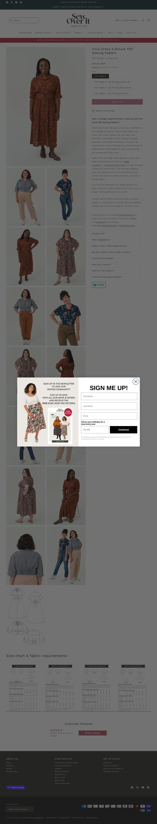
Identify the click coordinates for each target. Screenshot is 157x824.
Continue (123, 429)
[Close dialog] (136, 381)
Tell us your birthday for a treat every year (93, 423)
